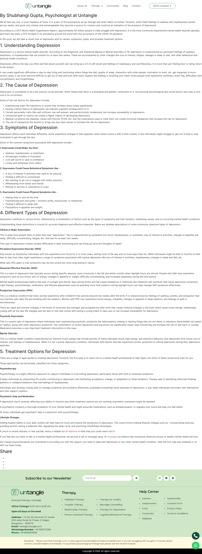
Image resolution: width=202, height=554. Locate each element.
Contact (136, 5)
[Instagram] (159, 478)
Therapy (95, 5)
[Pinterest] (172, 478)
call (195, 442)
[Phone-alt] (196, 536)
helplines (72, 431)
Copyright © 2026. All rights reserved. (101, 551)
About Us (82, 5)
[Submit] (136, 478)
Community (113, 5)
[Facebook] (166, 478)
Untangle (112, 436)
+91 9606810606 (28, 532)
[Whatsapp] (196, 545)
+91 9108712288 (43, 529)
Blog (125, 5)
